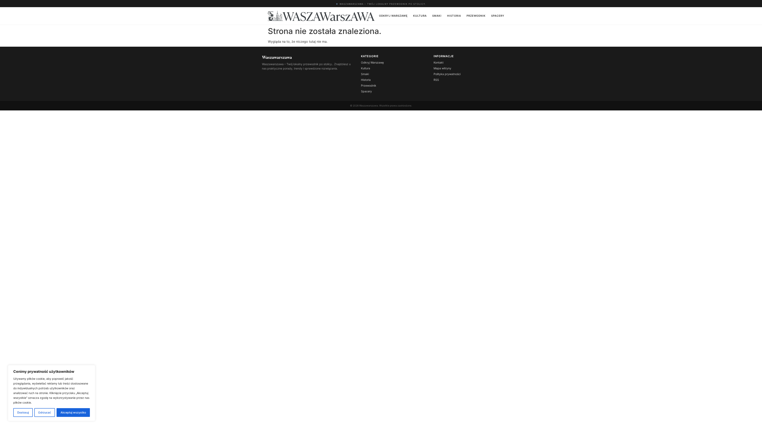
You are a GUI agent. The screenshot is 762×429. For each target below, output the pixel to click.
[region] (51, 393)
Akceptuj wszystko (73, 412)
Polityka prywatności (447, 74)
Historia (454, 15)
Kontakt (439, 62)
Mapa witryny (442, 68)
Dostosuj (23, 412)
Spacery (497, 15)
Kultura (420, 15)
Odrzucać (44, 412)
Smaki (437, 15)
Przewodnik (476, 15)
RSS (436, 79)
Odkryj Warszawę (393, 15)
